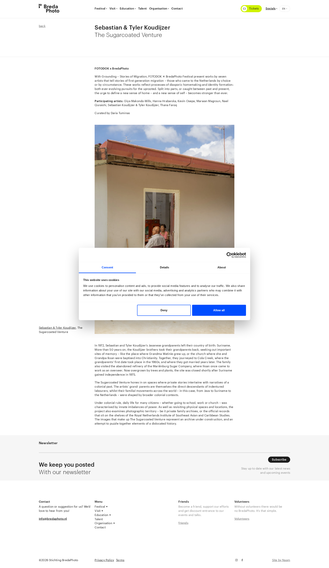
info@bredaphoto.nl (53, 518)
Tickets (254, 8)
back (42, 26)
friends (183, 523)
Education (127, 8)
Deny (164, 310)
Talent (142, 8)
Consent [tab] (107, 267)
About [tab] (221, 267)
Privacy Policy (104, 560)
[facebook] (242, 560)
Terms (120, 560)
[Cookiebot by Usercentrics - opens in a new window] (229, 255)
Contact (177, 8)
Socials (270, 8)
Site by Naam (281, 560)
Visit (112, 8)
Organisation (158, 8)
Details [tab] (164, 267)
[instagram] (236, 560)
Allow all (219, 310)
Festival (100, 8)
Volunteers (241, 518)
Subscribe (279, 459)
